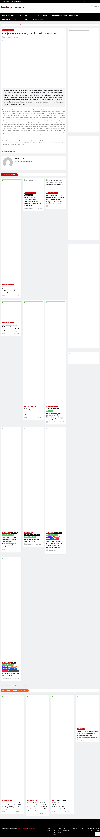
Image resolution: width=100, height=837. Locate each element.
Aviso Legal (38, 19)
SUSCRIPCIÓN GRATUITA (21, 19)
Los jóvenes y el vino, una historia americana (16, 24)
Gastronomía (75, 15)
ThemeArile (32, 828)
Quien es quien (42, 15)
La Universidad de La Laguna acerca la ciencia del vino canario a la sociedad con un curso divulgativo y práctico (55, 199)
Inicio (3, 24)
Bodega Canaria (52, 550)
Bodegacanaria (7, 37)
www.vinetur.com (10, 151)
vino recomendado (59, 15)
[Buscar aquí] (98, 15)
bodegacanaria (12, 7)
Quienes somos (8, 15)
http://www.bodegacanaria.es (25, 161)
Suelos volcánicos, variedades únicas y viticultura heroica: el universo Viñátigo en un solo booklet (32, 201)
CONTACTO (6, 19)
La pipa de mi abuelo (25, 15)
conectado (10, 685)
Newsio (25, 828)
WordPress (20, 828)
